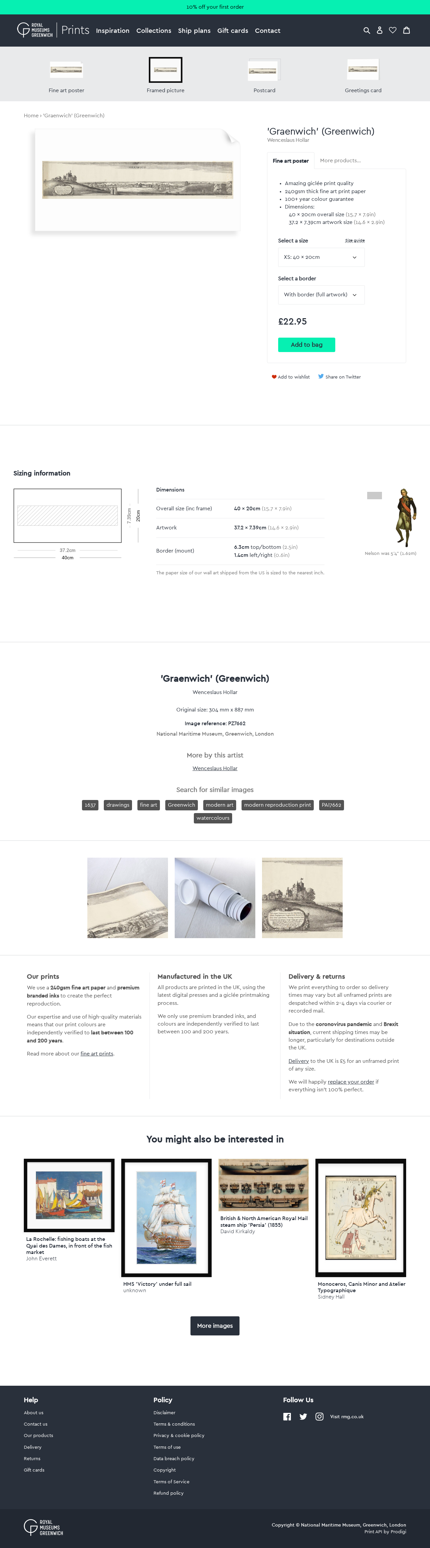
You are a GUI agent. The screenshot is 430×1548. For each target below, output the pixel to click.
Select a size (321, 240)
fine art (148, 805)
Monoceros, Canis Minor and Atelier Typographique (361, 1287)
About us (33, 1413)
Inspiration (113, 30)
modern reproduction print (277, 805)
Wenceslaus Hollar (288, 140)
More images (215, 1326)
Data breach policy (174, 1458)
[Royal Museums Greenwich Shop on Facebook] (287, 1419)
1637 (90, 805)
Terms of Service (171, 1482)
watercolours (213, 818)
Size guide (355, 240)
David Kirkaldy (237, 1231)
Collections (153, 30)
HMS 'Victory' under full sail (157, 1283)
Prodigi (398, 1532)
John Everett (41, 1258)
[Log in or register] (379, 30)
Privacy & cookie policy (179, 1435)
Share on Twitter (343, 377)
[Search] (367, 30)
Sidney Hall (331, 1297)
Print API (373, 1532)
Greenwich (181, 805)
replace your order (351, 1082)
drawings (117, 805)
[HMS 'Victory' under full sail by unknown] (166, 1218)
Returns (32, 1458)
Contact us (35, 1424)
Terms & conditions (174, 1424)
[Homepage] (55, 30)
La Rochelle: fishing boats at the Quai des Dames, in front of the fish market (69, 1245)
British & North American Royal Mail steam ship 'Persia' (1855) (264, 1221)
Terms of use (167, 1447)
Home (31, 115)
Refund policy (169, 1493)
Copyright (165, 1470)
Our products (38, 1435)
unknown (134, 1290)
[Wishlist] (392, 30)
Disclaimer (164, 1413)
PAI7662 (331, 805)
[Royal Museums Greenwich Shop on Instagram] (319, 1419)
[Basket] (406, 30)
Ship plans (194, 30)
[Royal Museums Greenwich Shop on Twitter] (303, 1419)
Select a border (297, 278)
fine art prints (97, 1053)
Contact (268, 30)
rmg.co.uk (352, 1417)
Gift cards (232, 30)
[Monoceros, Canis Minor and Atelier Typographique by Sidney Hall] (360, 1218)
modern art (219, 805)
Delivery (299, 1061)
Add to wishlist (294, 377)
